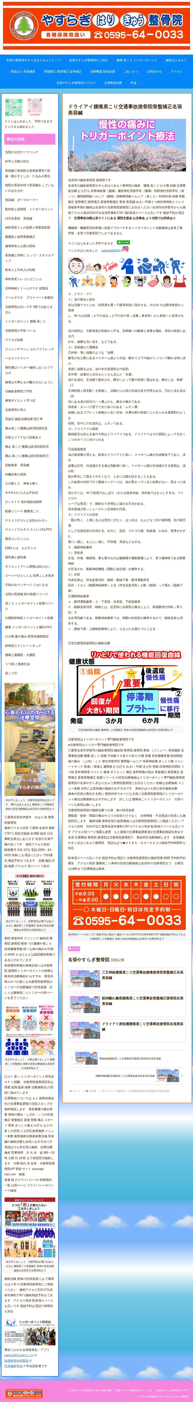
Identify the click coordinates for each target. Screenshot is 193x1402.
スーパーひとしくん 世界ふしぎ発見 (29, 575)
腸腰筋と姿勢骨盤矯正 (20, 236)
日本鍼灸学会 (13, 1366)
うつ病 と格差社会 (17, 664)
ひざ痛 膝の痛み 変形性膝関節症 (27, 636)
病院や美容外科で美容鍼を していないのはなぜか (29, 188)
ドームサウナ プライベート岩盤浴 (29, 297)
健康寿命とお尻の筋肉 (20, 246)
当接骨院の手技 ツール (20, 330)
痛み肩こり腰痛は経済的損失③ (26, 428)
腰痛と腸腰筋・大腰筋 (20, 655)
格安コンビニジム (17, 538)
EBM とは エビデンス (21, 548)
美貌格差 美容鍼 (17, 465)
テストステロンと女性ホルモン (26, 520)
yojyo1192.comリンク (19, 1355)
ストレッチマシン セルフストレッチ (29, 349)
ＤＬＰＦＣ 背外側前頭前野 (23, 502)
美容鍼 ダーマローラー (21, 200)
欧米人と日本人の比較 (20, 269)
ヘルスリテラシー (18, 358)
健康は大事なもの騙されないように (29, 382)
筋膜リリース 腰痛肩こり (22, 511)
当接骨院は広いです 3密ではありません (29, 309)
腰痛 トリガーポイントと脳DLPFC (28, 627)
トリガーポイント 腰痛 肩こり (25, 321)
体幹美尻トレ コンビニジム (23, 279)
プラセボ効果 (14, 339)
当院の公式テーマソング (21, 152)
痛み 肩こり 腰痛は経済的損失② (27, 446)
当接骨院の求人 (17, 409)
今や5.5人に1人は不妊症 (21, 492)
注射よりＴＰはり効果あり (23, 437)
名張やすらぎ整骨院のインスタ (133, 1390)
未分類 (75, 948)
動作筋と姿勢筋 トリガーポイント (29, 209)
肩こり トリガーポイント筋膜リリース (29, 606)
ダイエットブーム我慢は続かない (27, 566)
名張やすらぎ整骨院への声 (172, 1390)
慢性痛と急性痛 (15, 557)
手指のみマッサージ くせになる (26, 584)
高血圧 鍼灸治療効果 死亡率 (24, 419)
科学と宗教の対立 (17, 161)
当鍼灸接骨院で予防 (18, 391)
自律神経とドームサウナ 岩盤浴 (26, 288)
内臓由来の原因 (15, 474)
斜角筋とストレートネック (23, 645)
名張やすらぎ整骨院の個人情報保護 (90, 1390)
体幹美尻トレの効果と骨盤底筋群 (27, 227)
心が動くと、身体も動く (21, 483)
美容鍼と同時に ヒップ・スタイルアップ (29, 258)
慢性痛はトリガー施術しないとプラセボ (29, 370)
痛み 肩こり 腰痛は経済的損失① (27, 455)
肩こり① (11, 673)
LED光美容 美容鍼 (18, 218)
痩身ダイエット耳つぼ (20, 400)
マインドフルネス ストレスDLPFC (28, 529)
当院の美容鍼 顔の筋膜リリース (26, 594)
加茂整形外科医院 (16, 1360)
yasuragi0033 (110, 250)
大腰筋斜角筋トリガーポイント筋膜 (29, 618)
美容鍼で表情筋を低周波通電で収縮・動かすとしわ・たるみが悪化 (27, 173)
